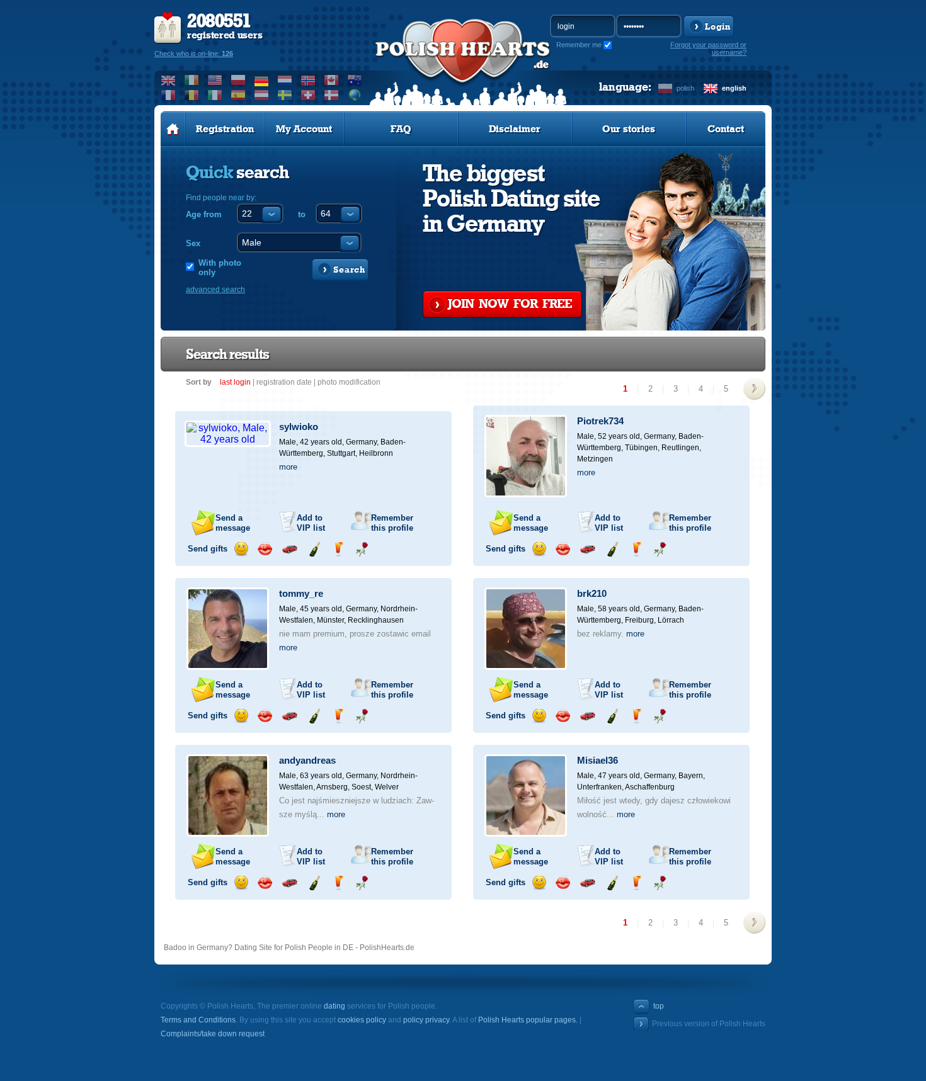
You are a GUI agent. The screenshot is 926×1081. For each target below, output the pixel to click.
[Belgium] (192, 95)
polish (685, 88)
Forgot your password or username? (708, 48)
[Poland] (238, 80)
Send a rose (362, 549)
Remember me (579, 44)
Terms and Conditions (198, 1020)
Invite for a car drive (289, 549)
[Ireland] (192, 80)
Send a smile (241, 549)
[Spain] (238, 95)
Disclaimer (514, 129)
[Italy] (215, 95)
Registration (225, 129)
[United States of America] (215, 80)
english (734, 88)
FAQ (401, 129)
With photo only (219, 267)
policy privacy (426, 1020)
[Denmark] (332, 95)
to (302, 214)
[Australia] (355, 80)
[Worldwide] (355, 95)
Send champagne (314, 549)
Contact (725, 129)
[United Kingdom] (168, 80)
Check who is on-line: (193, 53)
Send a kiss (265, 549)
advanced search (215, 289)
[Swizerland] (308, 95)
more (288, 467)
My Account (304, 129)
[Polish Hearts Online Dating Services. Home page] (173, 129)
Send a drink (338, 549)
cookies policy (362, 1020)
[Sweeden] (285, 95)
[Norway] (308, 80)
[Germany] (262, 80)
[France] (168, 95)
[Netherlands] (285, 80)
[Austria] (262, 95)
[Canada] (332, 80)
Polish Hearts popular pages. (528, 1020)
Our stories (628, 129)
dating (334, 1006)
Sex (193, 243)
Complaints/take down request (213, 1033)
